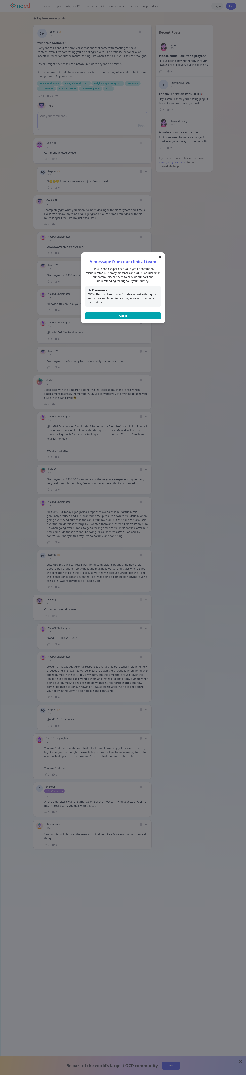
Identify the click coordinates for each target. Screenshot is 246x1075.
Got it (123, 316)
